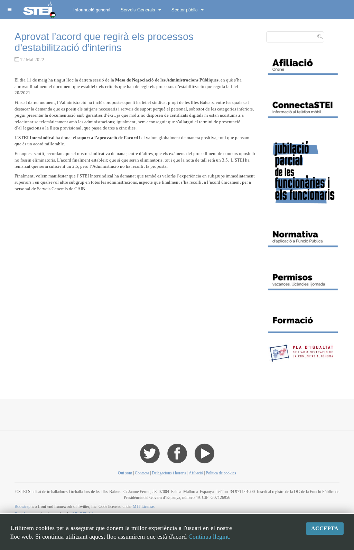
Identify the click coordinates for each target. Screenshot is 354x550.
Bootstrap (22, 506)
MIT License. (144, 506)
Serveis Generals (139, 9)
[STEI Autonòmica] (39, 9)
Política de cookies (221, 473)
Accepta (324, 528)
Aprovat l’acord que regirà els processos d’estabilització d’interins (104, 42)
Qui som (125, 473)
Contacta (142, 473)
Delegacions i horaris (169, 473)
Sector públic (185, 9)
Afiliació (196, 473)
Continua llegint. (209, 536)
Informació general (91, 9)
